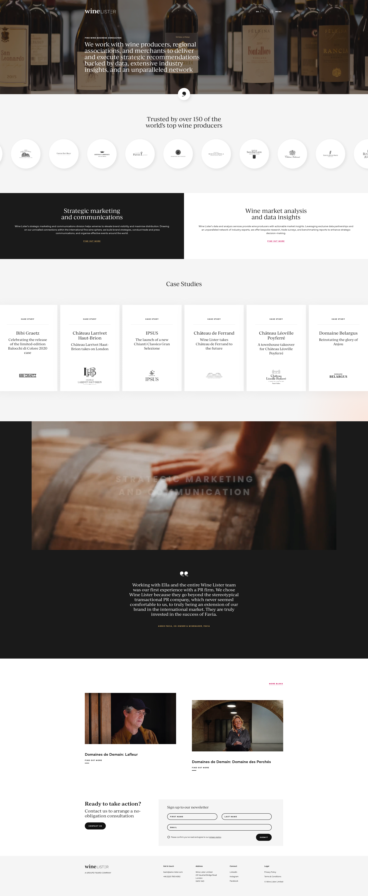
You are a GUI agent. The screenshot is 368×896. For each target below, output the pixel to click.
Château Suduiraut (121, 333)
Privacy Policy (270, 872)
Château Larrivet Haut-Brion (307, 335)
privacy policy (215, 837)
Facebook (234, 880)
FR (263, 11)
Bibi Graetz (245, 333)
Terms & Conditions (272, 876)
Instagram (234, 876)
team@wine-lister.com (173, 872)
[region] (184, 153)
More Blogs (276, 683)
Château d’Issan (183, 333)
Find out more (92, 241)
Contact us (95, 826)
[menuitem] (273, 871)
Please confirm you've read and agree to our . (196, 837)
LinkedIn (233, 872)
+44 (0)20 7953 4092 (171, 876)
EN (257, 11)
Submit (264, 837)
